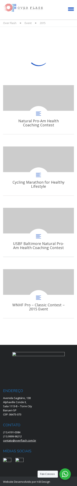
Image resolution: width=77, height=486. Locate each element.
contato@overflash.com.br (19, 440)
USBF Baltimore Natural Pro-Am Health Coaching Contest (38, 232)
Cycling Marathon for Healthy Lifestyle (38, 171)
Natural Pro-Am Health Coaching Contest (38, 109)
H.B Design (43, 482)
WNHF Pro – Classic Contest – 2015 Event (38, 293)
